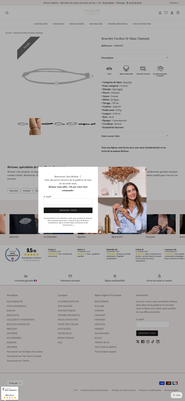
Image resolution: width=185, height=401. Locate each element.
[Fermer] (143, 170)
